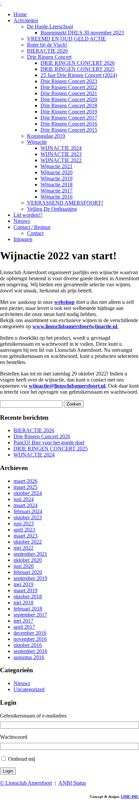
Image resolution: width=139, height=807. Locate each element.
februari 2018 (27, 608)
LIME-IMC (130, 797)
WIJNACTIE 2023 (61, 154)
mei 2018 (23, 602)
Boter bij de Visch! (47, 45)
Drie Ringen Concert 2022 (68, 87)
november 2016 (30, 639)
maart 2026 (25, 481)
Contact (35, 233)
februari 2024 (27, 511)
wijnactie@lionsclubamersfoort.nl (67, 386)
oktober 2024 (27, 493)
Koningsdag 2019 (46, 136)
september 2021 (30, 554)
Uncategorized (29, 689)
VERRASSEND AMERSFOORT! (65, 203)
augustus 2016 (28, 657)
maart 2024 (25, 505)
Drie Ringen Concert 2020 (68, 99)
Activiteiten (25, 20)
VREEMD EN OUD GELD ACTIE (66, 39)
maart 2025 (25, 487)
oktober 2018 (27, 596)
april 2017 (24, 627)
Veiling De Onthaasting (52, 209)
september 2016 (30, 651)
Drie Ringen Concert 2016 (68, 124)
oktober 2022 (27, 542)
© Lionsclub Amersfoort (26, 783)
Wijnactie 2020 (56, 172)
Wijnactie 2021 (56, 166)
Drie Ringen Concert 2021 (68, 93)
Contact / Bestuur (32, 227)
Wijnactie (37, 142)
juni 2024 (23, 499)
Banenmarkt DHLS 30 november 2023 (82, 32)
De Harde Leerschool (50, 26)
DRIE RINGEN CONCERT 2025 (77, 69)
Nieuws (21, 221)
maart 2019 (25, 590)
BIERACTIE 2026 (47, 51)
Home (20, 14)
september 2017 (30, 615)
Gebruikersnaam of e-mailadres (33, 716)
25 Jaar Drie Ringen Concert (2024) (78, 75)
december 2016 (29, 633)
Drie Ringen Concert (49, 57)
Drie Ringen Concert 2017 (68, 118)
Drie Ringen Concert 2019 (68, 111)
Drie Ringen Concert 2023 (68, 81)
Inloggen (22, 239)
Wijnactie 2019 (56, 178)
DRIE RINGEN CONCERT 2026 (77, 63)
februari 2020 (27, 572)
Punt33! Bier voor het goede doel (48, 442)
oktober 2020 (27, 560)
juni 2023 (23, 523)
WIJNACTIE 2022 (61, 160)
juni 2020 (23, 566)
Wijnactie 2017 (56, 190)
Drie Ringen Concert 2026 (41, 436)
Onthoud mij (21, 759)
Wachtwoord (13, 737)
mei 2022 (23, 548)
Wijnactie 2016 (56, 197)
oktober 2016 (27, 645)
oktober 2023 (27, 517)
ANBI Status (72, 783)
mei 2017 (23, 621)
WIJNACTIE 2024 (61, 148)
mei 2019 (23, 584)
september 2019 (30, 578)
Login (8, 771)
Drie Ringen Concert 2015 (68, 130)
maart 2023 (25, 536)
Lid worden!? (28, 215)
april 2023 (24, 529)
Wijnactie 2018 (56, 184)
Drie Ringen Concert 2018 (68, 105)
